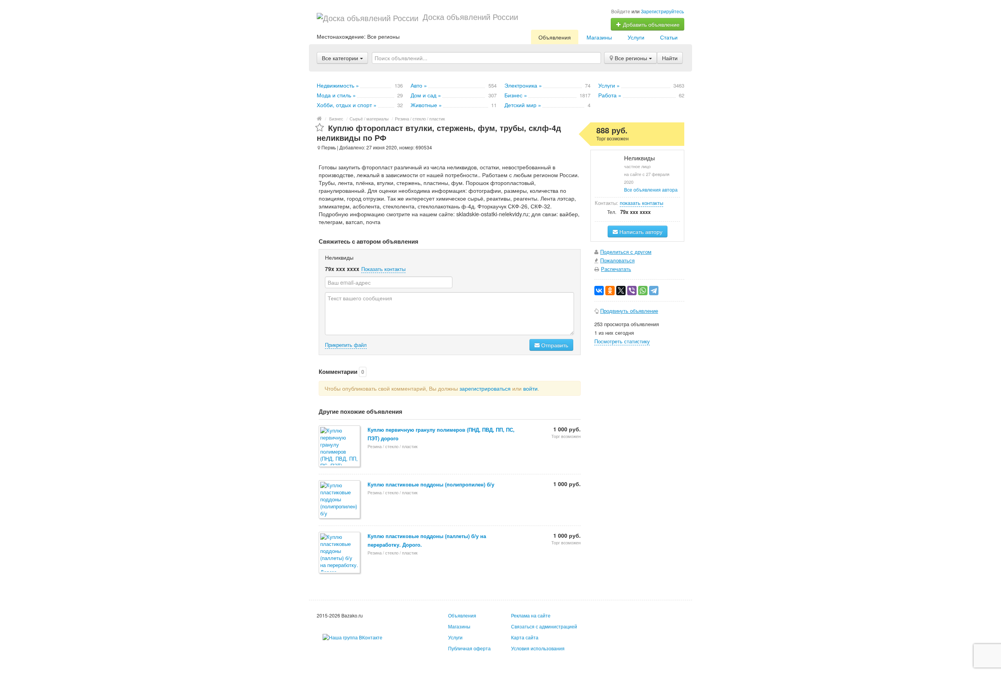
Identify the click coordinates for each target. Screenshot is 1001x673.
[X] (621, 290)
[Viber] (632, 290)
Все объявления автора (651, 189)
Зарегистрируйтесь (662, 11)
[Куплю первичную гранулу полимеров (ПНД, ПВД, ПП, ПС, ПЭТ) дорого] (340, 446)
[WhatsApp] (643, 290)
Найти (670, 58)
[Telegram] (653, 290)
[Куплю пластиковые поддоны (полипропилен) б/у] (340, 500)
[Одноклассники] (610, 290)
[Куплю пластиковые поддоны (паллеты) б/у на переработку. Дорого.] (340, 553)
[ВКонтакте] (599, 290)
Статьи (669, 37)
